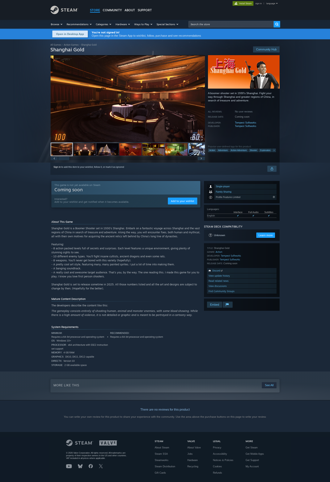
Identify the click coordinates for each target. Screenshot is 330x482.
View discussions (218, 286)
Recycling (192, 466)
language (270, 3)
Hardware (192, 460)
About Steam (162, 447)
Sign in (57, 167)
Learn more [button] (266, 235)
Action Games (71, 44)
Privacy (217, 447)
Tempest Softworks (245, 122)
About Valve (194, 447)
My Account (252, 466)
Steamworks (161, 460)
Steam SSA (161, 453)
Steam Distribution (165, 466)
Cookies (217, 466)
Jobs (190, 453)
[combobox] (231, 24)
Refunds (217, 472)
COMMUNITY (112, 10)
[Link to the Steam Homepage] (64, 13)
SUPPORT (145, 10)
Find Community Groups (222, 291)
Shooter (253, 150)
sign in (258, 3)
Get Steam (252, 447)
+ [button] (274, 150)
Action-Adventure (239, 150)
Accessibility (220, 453)
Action (212, 150)
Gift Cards (160, 472)
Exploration (265, 150)
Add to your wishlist (182, 201)
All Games (55, 44)
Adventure (223, 150)
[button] (57, 24)
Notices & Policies (223, 460)
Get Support (252, 460)
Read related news (219, 280)
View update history (219, 275)
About (130, 10)
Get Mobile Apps (255, 453)
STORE (95, 10)
